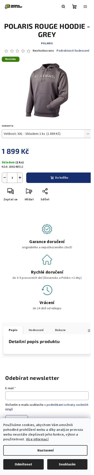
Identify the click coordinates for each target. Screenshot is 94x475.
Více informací (37, 439)
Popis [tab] (13, 330)
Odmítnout (23, 464)
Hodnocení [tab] (36, 330)
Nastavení (45, 450)
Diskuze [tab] (60, 330)
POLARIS (47, 43)
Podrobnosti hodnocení (73, 51)
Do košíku (61, 178)
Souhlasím (67, 464)
